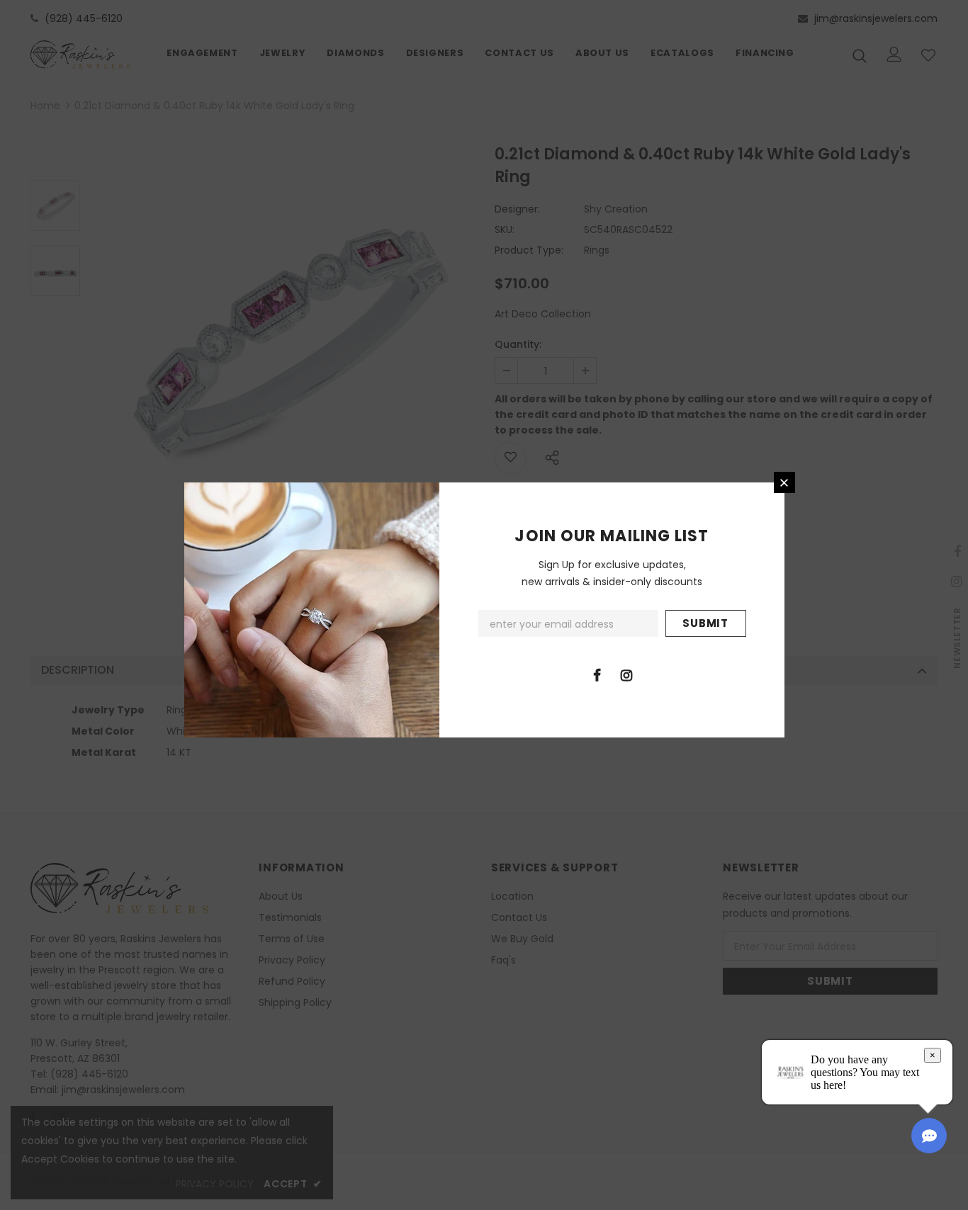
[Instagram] (626, 674)
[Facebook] (597, 674)
